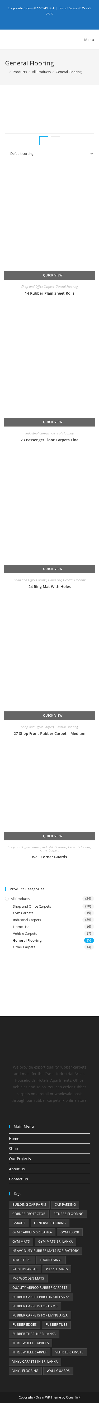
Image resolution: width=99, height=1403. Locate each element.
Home (14, 1138)
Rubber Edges (24, 1324)
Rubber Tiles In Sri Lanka (34, 1334)
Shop (13, 1148)
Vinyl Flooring (25, 1370)
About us (17, 1168)
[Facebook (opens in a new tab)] (49, 20)
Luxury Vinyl (51, 1260)
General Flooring (69, 71)
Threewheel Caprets (30, 1343)
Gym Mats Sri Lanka (55, 1241)
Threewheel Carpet (29, 1352)
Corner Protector (28, 1214)
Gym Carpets (23, 913)
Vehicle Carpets (25, 933)
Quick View (52, 275)
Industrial (21, 1260)
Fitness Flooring (68, 1214)
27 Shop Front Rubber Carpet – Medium (49, 733)
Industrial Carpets (37, 433)
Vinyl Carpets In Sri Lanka (35, 1361)
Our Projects (20, 1158)
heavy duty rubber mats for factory (45, 1250)
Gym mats (21, 1241)
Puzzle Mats (57, 1269)
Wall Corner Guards (49, 856)
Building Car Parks (29, 1204)
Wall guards (58, 1370)
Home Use (55, 580)
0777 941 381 (44, 8)
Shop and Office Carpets (37, 286)
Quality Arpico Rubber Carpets (40, 1287)
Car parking (65, 1204)
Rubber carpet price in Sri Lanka (41, 1297)
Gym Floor (69, 1232)
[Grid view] (43, 140)
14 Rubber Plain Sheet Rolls (49, 293)
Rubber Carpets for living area (40, 1315)
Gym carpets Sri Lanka (32, 1232)
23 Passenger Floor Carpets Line (49, 439)
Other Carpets (49, 850)
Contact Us (18, 1178)
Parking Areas (24, 1269)
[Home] (6, 71)
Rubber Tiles (56, 1324)
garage (19, 1223)
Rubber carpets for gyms (35, 1306)
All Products (20, 898)
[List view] (55, 140)
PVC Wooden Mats (28, 1278)
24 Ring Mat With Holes (50, 586)
